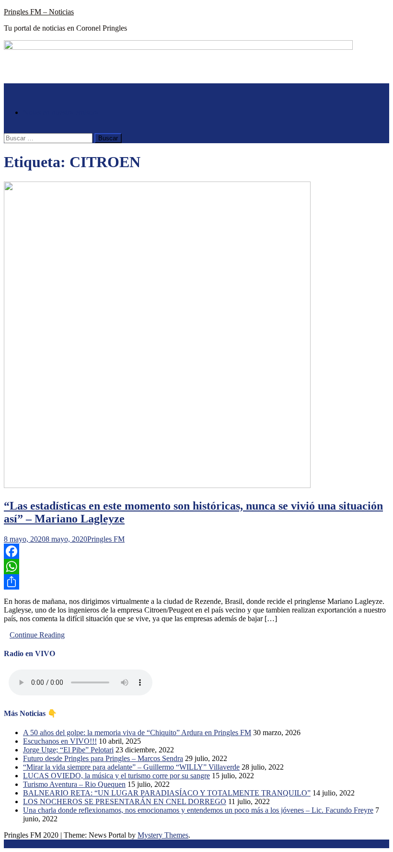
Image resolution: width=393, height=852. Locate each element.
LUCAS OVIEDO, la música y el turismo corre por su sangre (116, 776)
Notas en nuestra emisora (61, 112)
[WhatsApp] (196, 566)
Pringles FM (106, 539)
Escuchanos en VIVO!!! (60, 741)
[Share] (196, 582)
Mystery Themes (163, 835)
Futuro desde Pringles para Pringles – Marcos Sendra (103, 758)
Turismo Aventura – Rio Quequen (74, 784)
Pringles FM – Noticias (39, 12)
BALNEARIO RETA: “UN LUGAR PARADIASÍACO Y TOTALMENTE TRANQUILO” (167, 793)
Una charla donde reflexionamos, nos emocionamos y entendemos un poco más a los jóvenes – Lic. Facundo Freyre (198, 810)
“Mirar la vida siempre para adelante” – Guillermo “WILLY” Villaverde (131, 767)
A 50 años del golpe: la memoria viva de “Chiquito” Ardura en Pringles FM (137, 732)
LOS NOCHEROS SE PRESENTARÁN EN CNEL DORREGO (124, 801)
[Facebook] (196, 551)
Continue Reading (37, 635)
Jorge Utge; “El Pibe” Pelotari (68, 750)
